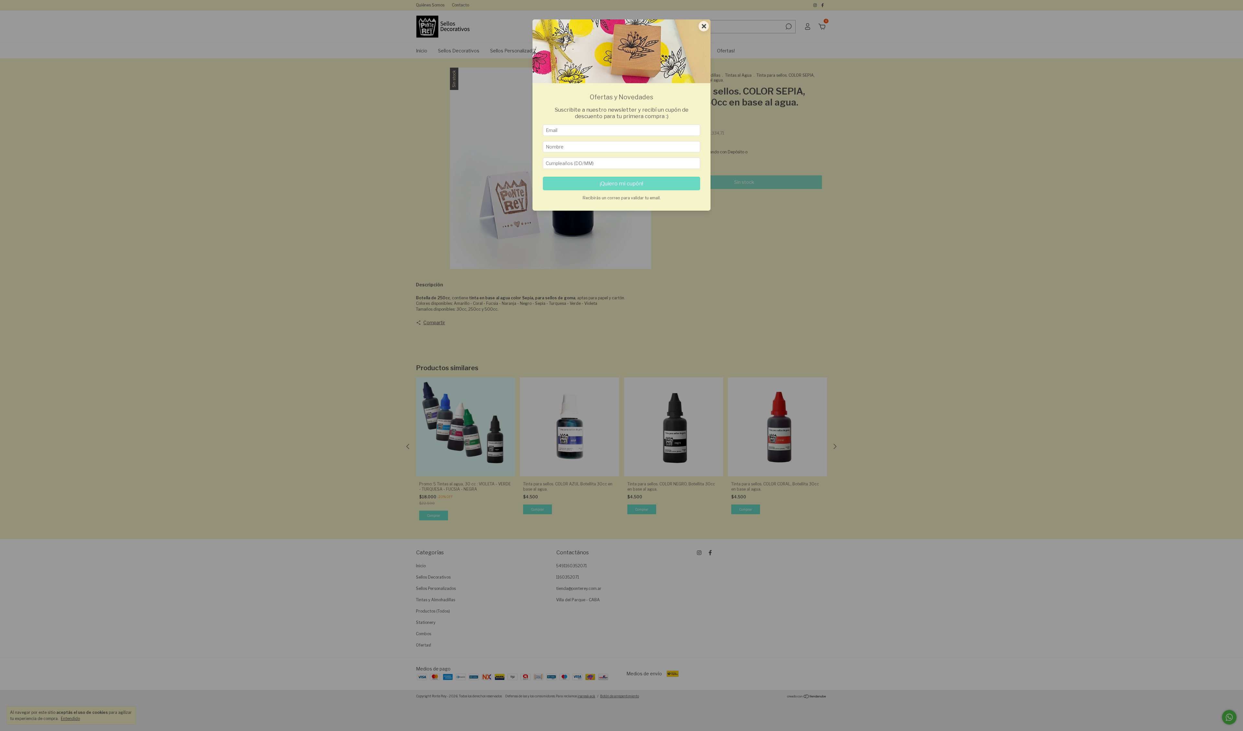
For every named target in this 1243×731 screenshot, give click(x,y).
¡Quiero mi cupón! (621, 183)
